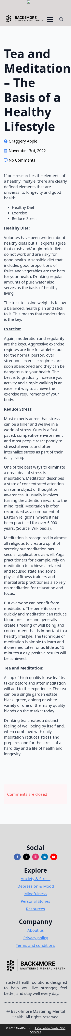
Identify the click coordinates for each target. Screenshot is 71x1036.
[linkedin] (44, 857)
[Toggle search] (61, 19)
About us (35, 930)
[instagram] (35, 857)
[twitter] (26, 857)
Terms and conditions (35, 945)
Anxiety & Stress (35, 878)
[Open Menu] (50, 19)
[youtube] (53, 857)
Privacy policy (35, 938)
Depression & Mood (35, 886)
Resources (35, 909)
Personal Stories (35, 901)
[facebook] (17, 857)
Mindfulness (35, 893)
